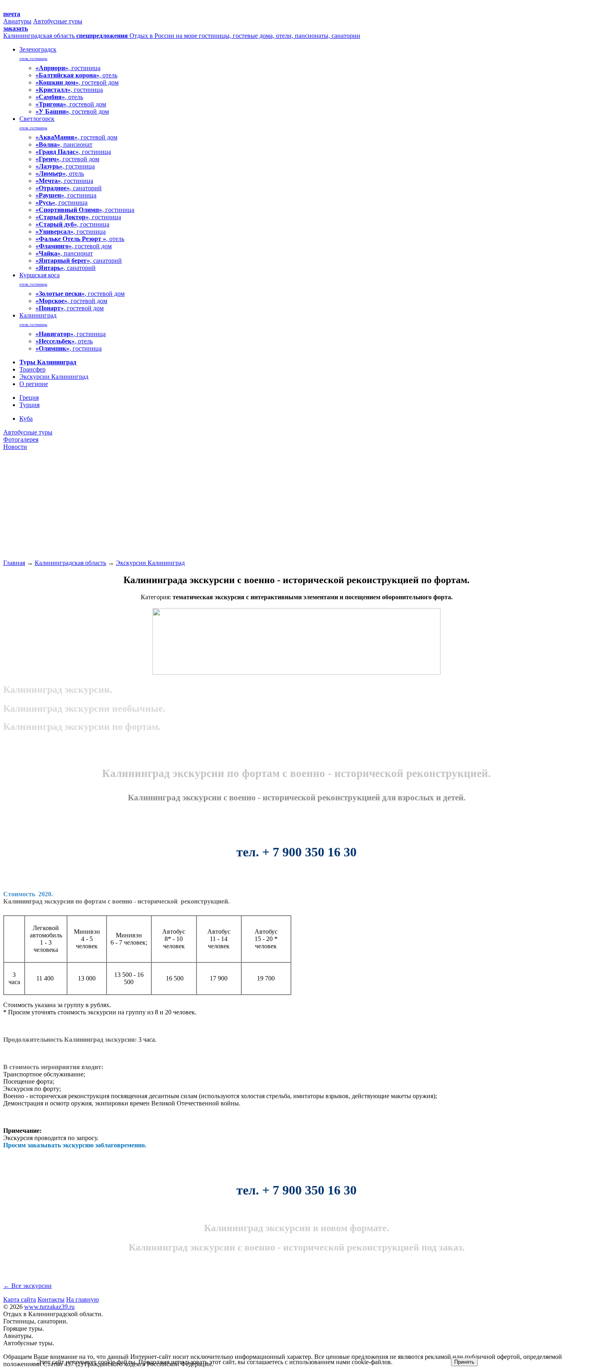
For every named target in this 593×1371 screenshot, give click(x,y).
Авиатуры (17, 21)
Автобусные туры (57, 21)
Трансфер (32, 369)
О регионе (33, 383)
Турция (29, 404)
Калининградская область (70, 562)
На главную (82, 1299)
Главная (14, 562)
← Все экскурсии (27, 1285)
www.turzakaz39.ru (49, 1306)
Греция (29, 397)
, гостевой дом (77, 82)
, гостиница (67, 67)
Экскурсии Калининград (53, 376)
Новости (15, 446)
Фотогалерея (20, 439)
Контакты (51, 1299)
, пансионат (63, 144)
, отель (76, 75)
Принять (464, 1362)
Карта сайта (19, 1299)
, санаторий (68, 188)
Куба (26, 418)
